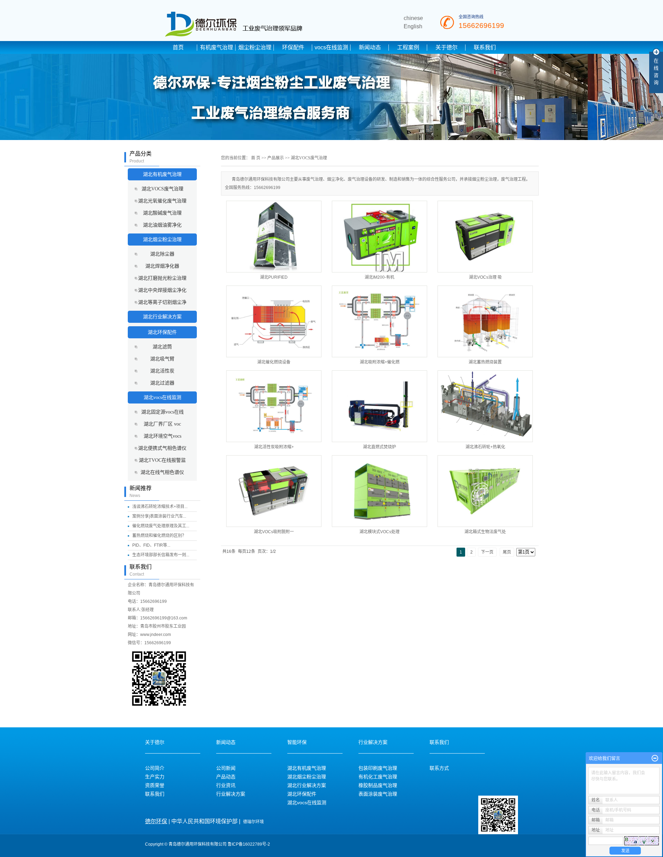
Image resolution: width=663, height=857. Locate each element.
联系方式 (439, 768)
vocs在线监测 (331, 47)
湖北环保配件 (162, 332)
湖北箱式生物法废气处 (485, 531)
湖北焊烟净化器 (162, 266)
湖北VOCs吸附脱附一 (274, 531)
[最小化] (655, 758)
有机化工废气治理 (377, 776)
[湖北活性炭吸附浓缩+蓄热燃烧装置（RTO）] (273, 406)
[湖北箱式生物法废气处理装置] (485, 491)
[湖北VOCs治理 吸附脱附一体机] (485, 236)
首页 (178, 47)
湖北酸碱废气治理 (162, 213)
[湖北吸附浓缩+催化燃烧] (379, 321)
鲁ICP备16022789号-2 (249, 844)
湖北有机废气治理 (162, 174)
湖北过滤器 (162, 383)
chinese (413, 18)
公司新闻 (226, 768)
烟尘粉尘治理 (254, 47)
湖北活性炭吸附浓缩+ (274, 447)
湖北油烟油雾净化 (162, 225)
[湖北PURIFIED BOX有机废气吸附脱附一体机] (273, 236)
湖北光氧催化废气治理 (162, 200)
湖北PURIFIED (274, 277)
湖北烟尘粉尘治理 (162, 239)
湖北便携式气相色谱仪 (162, 448)
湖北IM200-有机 (379, 277)
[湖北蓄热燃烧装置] (485, 321)
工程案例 (408, 47)
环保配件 (293, 47)
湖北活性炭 (162, 370)
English (413, 26)
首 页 (255, 158)
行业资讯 (226, 785)
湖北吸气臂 (162, 358)
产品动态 (226, 776)
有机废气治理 (216, 47)
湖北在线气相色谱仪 (162, 472)
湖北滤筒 (162, 346)
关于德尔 (446, 47)
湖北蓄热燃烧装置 (485, 362)
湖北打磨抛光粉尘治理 (162, 278)
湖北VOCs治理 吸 (485, 277)
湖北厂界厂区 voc (162, 424)
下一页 (487, 552)
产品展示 (275, 158)
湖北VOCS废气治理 (162, 188)
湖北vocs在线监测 (162, 397)
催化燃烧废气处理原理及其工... (160, 526)
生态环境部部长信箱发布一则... (160, 554)
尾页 (507, 552)
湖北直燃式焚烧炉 (379, 447)
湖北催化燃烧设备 (273, 362)
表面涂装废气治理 (377, 794)
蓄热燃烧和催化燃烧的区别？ (159, 535)
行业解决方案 (230, 794)
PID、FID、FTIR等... (151, 545)
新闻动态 (370, 47)
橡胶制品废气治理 (377, 785)
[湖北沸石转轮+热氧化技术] (485, 406)
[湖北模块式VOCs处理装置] (379, 491)
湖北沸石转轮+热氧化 (485, 447)
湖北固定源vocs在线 (162, 412)
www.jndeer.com (155, 634)
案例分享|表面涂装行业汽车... (159, 516)
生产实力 (154, 776)
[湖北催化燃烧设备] (273, 321)
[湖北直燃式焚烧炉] (379, 406)
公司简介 (154, 768)
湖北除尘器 (162, 254)
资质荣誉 (154, 785)
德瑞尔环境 (253, 821)
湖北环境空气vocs (162, 436)
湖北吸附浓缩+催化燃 (380, 362)
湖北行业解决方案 (162, 316)
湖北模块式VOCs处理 (379, 531)
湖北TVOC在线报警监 (162, 460)
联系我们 (485, 47)
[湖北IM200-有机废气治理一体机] (379, 236)
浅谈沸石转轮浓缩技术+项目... (160, 506)
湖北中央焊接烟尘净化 (162, 290)
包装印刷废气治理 (377, 768)
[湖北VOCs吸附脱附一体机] (273, 491)
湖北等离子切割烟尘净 (162, 302)
